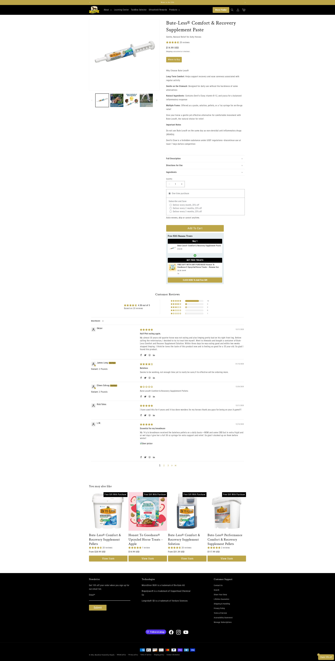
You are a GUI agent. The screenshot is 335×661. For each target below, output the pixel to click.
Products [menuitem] (173, 10)
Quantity (169, 179)
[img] (146, 329)
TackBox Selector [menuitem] (139, 10)
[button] (232, 10)
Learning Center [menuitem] (121, 10)
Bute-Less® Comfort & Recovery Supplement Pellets (105, 539)
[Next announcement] (245, 2)
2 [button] (164, 465)
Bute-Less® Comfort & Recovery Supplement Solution (184, 539)
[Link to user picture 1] (146, 448)
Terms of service (145, 655)
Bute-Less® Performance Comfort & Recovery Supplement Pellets (225, 539)
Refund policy (121, 655)
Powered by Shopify (108, 655)
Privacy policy (133, 655)
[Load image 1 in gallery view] (102, 100)
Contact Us (218, 585)
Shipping (169, 51)
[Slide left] (92, 100)
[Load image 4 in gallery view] (146, 100)
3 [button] (168, 465)
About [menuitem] (106, 10)
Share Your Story (220, 594)
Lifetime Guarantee (221, 599)
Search (216, 590)
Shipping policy (159, 655)
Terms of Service (220, 613)
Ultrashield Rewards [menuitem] (158, 10)
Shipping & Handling (222, 604)
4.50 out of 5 (144, 305)
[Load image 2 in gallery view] (117, 100)
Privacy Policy (219, 608)
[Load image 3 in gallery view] (131, 100)
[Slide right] (157, 100)
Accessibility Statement (223, 618)
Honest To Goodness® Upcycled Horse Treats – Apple (146, 539)
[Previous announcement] (90, 2)
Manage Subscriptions (222, 622)
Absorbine (98, 655)
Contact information (173, 655)
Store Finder (221, 10)
